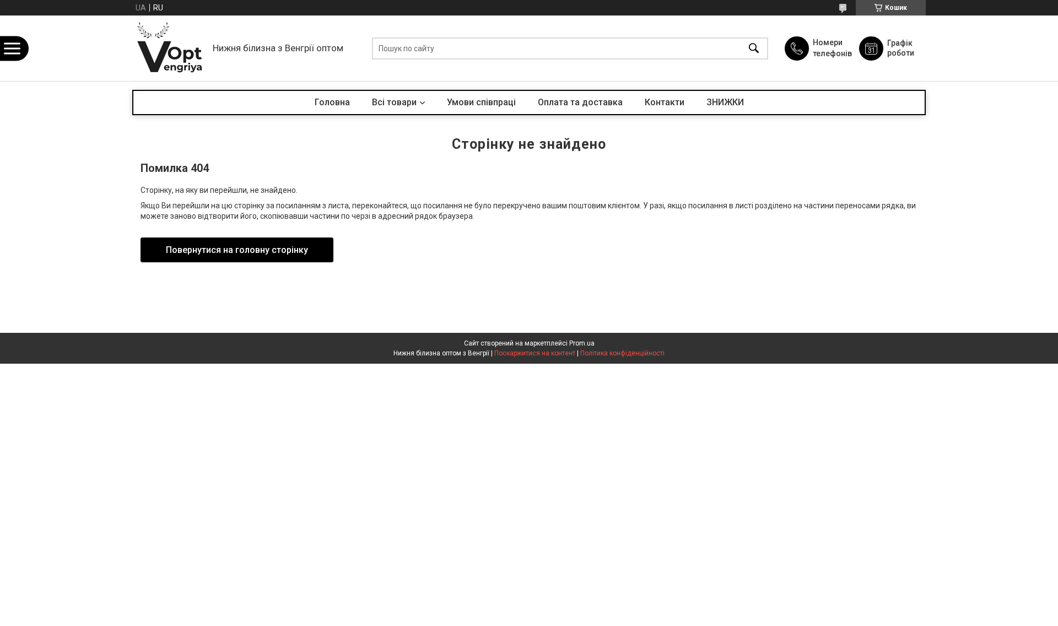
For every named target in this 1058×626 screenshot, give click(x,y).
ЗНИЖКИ (725, 102)
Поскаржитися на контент (534, 353)
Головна (332, 102)
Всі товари (394, 102)
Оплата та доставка (580, 102)
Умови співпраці (481, 102)
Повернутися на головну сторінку (237, 250)
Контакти (664, 102)
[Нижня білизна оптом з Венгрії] (169, 48)
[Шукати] (754, 48)
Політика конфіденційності (622, 353)
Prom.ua (582, 343)
